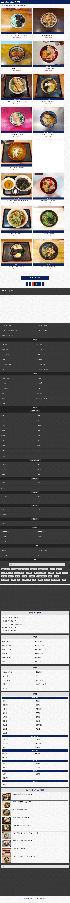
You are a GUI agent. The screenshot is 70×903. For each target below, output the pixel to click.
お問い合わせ (5, 555)
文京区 (38, 430)
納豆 (50, 576)
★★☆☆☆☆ (5, 542)
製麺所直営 (5, 580)
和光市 (3, 501)
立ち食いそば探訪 (15, 2)
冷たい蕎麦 (4, 344)
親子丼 (13, 580)
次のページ (36, 278)
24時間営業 (5, 569)
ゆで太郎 (3, 383)
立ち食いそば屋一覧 (41, 325)
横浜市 (3, 483)
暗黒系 (4, 576)
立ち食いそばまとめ (41, 330)
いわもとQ (4, 393)
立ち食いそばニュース (7, 336)
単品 (2, 369)
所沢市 (38, 501)
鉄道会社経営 (26, 580)
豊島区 (3, 430)
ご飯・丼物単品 (40, 364)
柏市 (2, 510)
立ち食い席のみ (41, 576)
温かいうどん (40, 349)
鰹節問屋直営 (55, 580)
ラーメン (3, 359)
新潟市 (3, 523)
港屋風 (11, 576)
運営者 (38, 555)
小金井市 (3, 469)
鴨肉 (64, 580)
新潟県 (35, 781)
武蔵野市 (3, 464)
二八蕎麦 (29, 573)
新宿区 (38, 420)
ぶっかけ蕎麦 (5, 349)
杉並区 (3, 456)
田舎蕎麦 (31, 576)
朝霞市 (38, 496)
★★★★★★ (5, 531)
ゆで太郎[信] (5, 388)
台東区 (3, 435)
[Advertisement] (34, 597)
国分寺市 (38, 469)
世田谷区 (38, 425)
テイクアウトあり (7, 573)
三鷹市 (38, 464)
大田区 (38, 451)
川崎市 (38, 483)
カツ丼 (52, 569)
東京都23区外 (35, 736)
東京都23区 (35, 698)
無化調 (17, 576)
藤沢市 (3, 488)
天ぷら (65, 573)
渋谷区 (3, 425)
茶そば (56, 576)
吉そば (38, 388)
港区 (2, 415)
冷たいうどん (5, 354)
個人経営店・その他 (41, 398)
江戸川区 (3, 451)
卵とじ (58, 573)
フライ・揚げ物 (19, 573)
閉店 (34, 580)
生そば (24, 576)
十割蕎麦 (50, 573)
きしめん (33, 569)
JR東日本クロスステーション (20, 569)
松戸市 (38, 510)
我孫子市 (3, 515)
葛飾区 (38, 446)
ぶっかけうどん (40, 354)
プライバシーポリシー (42, 550)
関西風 (40, 580)
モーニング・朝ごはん (42, 369)
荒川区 (38, 435)
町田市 (38, 474)
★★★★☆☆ (5, 536)
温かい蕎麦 (39, 344)
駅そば (3, 403)
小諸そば (38, 378)
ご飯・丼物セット (6, 364)
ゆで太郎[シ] (40, 383)
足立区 (38, 440)
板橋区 (3, 440)
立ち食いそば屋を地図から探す (9, 330)
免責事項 (3, 550)
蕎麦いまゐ (39, 393)
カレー (59, 569)
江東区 (3, 446)
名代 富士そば (5, 378)
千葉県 (35, 771)
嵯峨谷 (3, 398)
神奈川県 (35, 750)
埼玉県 (35, 761)
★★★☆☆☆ (40, 536)
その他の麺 (39, 359)
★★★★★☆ (40, 531)
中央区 (38, 415)
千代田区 (3, 420)
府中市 (3, 474)
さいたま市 (4, 496)
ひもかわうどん (43, 569)
